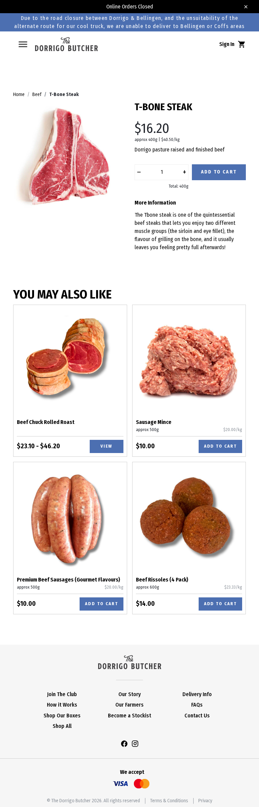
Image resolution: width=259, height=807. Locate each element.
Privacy (205, 801)
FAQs (197, 705)
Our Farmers (129, 705)
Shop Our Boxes (62, 715)
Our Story (129, 694)
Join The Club (62, 694)
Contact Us (197, 715)
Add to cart (220, 446)
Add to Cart (219, 172)
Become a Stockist (129, 715)
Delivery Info (197, 694)
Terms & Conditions (169, 801)
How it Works (62, 705)
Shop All (62, 726)
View (106, 446)
